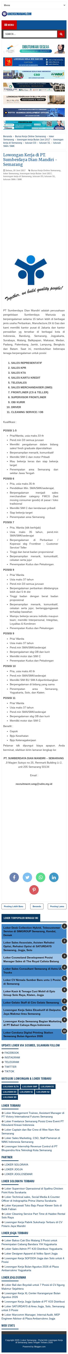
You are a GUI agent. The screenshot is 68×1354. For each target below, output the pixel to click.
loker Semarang (11, 173)
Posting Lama (57, 906)
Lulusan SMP (29, 1086)
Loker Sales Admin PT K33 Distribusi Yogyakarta (33, 1248)
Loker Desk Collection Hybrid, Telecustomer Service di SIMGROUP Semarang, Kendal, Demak (31, 931)
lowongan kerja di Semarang (17, 176)
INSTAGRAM (12, 1057)
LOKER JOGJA (14, 1169)
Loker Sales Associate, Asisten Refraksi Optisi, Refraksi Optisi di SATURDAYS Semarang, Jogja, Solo (28, 946)
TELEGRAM (12, 1062)
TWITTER (10, 1066)
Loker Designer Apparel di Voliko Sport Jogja (31, 1253)
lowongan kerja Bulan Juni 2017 (36, 173)
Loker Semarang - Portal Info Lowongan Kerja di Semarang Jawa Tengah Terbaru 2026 (39, 1341)
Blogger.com (40, 1346)
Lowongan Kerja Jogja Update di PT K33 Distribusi (35, 1301)
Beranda (37, 906)
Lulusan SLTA (11, 1086)
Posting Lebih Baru (13, 906)
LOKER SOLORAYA (16, 1164)
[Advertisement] (34, 217)
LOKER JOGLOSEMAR (18, 1174)
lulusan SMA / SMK (12, 179)
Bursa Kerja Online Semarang (45, 170)
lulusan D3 (38, 176)
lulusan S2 (42, 1092)
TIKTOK (9, 1071)
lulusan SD (9, 1097)
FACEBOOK (12, 1052)
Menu (10, 25)
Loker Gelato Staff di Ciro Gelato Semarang (31, 1002)
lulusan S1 (49, 176)
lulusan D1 (47, 1086)
